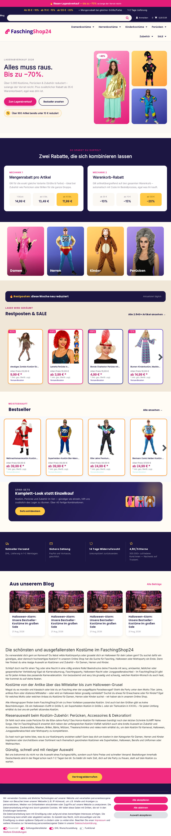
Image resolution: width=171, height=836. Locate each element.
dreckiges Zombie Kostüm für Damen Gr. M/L (23, 367)
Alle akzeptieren (140, 800)
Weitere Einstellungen (15, 831)
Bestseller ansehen (53, 101)
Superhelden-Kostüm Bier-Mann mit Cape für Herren (63, 458)
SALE (161, 36)
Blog (2, 15)
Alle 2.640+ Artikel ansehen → (147, 314)
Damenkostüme (81, 27)
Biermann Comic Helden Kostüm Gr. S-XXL (148, 458)
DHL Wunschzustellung (66, 828)
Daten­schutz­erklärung (86, 823)
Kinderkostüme (135, 27)
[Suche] (127, 18)
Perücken (158, 27)
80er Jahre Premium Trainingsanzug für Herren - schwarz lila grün (102, 458)
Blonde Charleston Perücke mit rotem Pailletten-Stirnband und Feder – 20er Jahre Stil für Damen (105, 367)
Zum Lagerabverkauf (20, 101)
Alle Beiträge (154, 584)
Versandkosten (17, 380)
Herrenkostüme (108, 27)
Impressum (100, 820)
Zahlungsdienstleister (36, 828)
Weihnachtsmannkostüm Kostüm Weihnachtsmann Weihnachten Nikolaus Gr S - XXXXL (21, 458)
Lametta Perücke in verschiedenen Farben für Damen (65, 367)
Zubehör (145, 36)
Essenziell (13, 828)
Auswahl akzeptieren (141, 815)
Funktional (90, 828)
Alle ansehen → (152, 410)
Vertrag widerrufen (84, 777)
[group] (25, 347)
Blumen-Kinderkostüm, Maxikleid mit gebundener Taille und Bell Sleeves (145, 367)
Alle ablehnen (141, 807)
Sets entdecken (30, 511)
